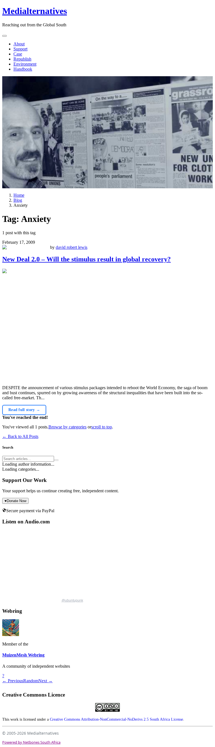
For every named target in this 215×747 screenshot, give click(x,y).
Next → (45, 680)
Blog (17, 200)
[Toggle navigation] (4, 36)
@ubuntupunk (72, 600)
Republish (22, 59)
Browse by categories (67, 426)
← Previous (12, 680)
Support (20, 49)
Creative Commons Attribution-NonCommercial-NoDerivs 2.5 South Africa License (116, 719)
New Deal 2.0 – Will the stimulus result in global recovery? (86, 259)
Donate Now (15, 501)
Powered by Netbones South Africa (31, 742)
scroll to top (101, 426)
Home (18, 195)
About (19, 43)
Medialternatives (34, 11)
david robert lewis (71, 247)
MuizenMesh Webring (23, 655)
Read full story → (24, 410)
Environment (24, 64)
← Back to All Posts (20, 436)
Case (17, 54)
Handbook (22, 69)
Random (30, 680)
